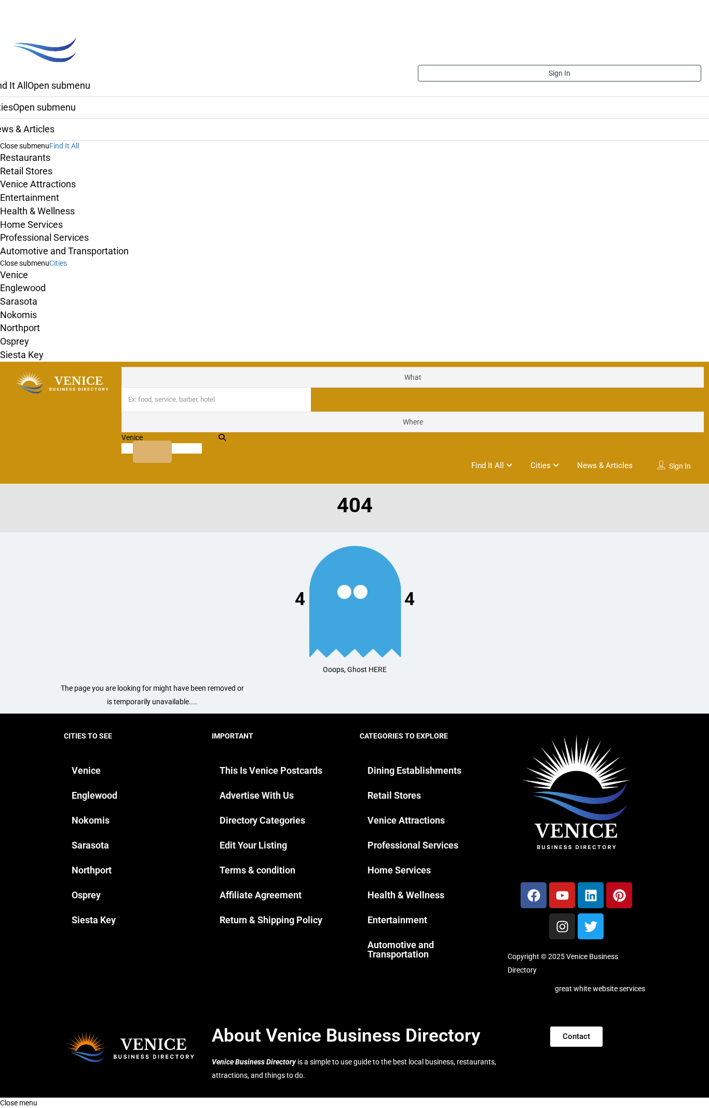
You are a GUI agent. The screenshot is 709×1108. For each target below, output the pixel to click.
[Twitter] (591, 926)
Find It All (64, 146)
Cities (58, 263)
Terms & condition (257, 870)
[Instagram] (562, 926)
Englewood (23, 287)
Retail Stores (26, 171)
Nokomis (18, 314)
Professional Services (44, 237)
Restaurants (25, 157)
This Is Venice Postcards (271, 770)
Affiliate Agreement (261, 895)
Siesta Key (22, 354)
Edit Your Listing (253, 845)
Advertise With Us (257, 795)
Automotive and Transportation (64, 250)
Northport (20, 327)
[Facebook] (534, 895)
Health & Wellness (37, 211)
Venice (14, 274)
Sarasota (18, 301)
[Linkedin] (591, 895)
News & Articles (605, 465)
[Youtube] (562, 895)
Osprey (14, 341)
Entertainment (29, 197)
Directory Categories (262, 820)
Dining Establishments (414, 770)
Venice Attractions (38, 184)
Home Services (31, 224)
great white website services (600, 988)
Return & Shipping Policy (271, 919)
